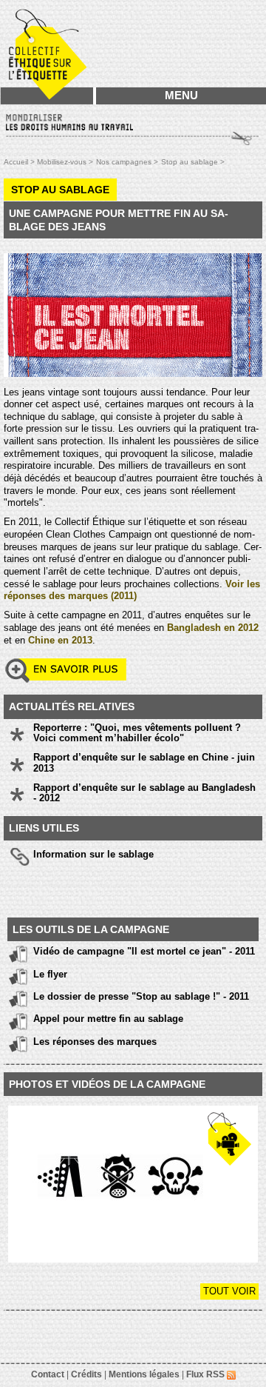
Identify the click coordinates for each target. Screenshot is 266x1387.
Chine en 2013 (60, 640)
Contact (47, 1374)
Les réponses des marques (95, 1041)
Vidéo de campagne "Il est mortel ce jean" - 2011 (144, 951)
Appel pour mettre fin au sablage (108, 1018)
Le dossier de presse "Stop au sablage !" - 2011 (141, 996)
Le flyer (50, 974)
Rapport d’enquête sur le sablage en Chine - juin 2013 (144, 762)
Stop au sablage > (193, 162)
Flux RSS (206, 1374)
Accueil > (20, 162)
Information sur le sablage (93, 854)
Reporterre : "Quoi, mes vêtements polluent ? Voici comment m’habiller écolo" (137, 733)
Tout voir (229, 1291)
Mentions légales (144, 1374)
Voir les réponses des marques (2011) (132, 590)
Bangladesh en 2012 (213, 627)
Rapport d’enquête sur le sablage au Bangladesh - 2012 (144, 793)
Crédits (86, 1374)
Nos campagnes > (127, 162)
